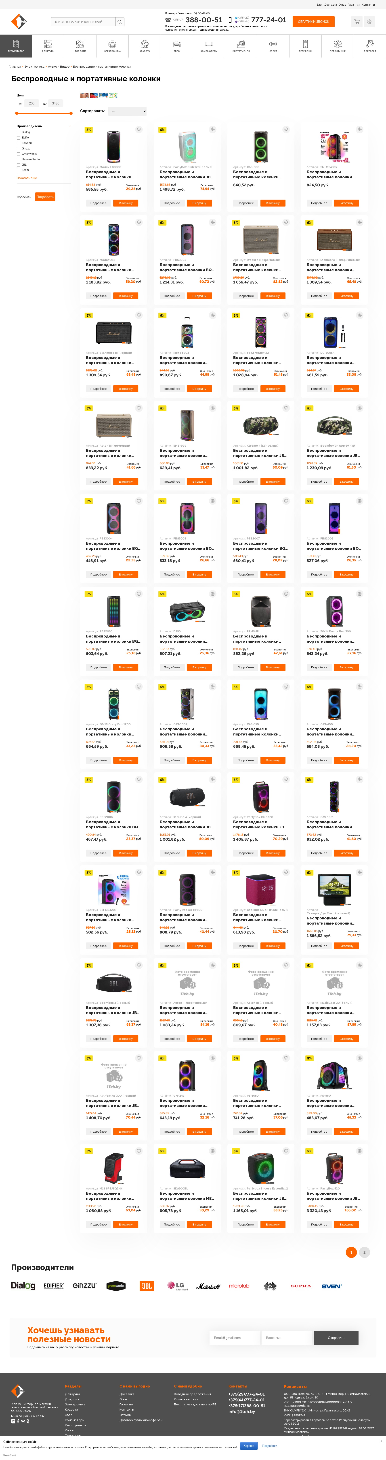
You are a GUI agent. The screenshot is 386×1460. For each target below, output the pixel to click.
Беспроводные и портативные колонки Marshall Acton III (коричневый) (182, 1010)
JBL (24, 164)
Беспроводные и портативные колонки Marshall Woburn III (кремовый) (256, 267)
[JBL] (147, 1286)
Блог (320, 4)
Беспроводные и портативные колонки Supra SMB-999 (182, 453)
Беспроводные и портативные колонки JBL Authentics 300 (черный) (112, 1103)
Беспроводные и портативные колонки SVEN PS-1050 (256, 1103)
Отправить (336, 1338)
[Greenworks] (116, 1286)
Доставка (330, 4)
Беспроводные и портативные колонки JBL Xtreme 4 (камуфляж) (259, 453)
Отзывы (125, 1415)
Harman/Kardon (31, 159)
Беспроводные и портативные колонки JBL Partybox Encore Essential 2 (260, 1196)
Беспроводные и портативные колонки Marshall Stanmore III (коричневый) (329, 267)
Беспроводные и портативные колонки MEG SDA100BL (187, 1196)
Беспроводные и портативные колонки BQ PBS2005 (333, 546)
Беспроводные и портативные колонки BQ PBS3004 (112, 546)
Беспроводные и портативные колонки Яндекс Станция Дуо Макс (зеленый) (333, 921)
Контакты (368, 4)
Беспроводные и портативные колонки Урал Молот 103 (182, 360)
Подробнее (98, 203)
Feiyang (26, 143)
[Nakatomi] (270, 1286)
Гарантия (354, 4)
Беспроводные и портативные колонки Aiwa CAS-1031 (329, 824)
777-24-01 (268, 20)
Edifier (25, 137)
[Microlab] (239, 1286)
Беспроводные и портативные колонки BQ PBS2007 (259, 546)
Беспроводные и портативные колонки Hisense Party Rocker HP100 (182, 917)
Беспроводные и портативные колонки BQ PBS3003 (186, 546)
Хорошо (248, 1445)
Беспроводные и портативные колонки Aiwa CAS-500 (256, 174)
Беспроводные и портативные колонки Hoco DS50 (182, 639)
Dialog (25, 132)
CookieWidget (9, 1455)
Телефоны (73, 1435)
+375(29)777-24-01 (247, 1394)
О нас (342, 4)
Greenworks (29, 154)
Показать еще (27, 178)
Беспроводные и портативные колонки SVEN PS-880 (329, 1103)
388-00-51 (204, 20)
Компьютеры (74, 1420)
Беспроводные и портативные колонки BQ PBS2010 (112, 639)
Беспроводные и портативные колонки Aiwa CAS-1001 (182, 732)
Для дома (72, 1399)
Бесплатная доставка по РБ (195, 1404)
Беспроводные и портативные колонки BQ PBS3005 (186, 267)
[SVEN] (332, 1286)
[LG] (178, 1286)
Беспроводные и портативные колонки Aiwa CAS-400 (329, 732)
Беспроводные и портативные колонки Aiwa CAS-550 (256, 732)
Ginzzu (25, 148)
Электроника (75, 1404)
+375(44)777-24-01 (247, 1400)
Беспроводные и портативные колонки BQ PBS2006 (112, 824)
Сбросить (24, 197)
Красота (71, 1409)
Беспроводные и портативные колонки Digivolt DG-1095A (329, 360)
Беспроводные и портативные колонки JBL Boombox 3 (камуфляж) (333, 453)
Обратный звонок (313, 21)
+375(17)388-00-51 (247, 1405)
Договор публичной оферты (141, 1420)
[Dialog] (23, 1286)
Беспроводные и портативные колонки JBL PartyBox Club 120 (259, 824)
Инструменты (75, 1425)
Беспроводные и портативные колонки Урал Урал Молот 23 (256, 360)
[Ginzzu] (85, 1286)
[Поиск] (119, 21)
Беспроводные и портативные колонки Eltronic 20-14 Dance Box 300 (331, 639)
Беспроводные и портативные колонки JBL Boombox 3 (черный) (112, 1010)
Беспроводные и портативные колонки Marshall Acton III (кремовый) (108, 453)
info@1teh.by (242, 1411)
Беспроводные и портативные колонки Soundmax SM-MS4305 (329, 174)
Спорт (70, 1430)
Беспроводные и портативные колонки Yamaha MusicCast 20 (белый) (329, 1010)
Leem (25, 170)
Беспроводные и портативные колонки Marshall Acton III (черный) (259, 1010)
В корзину (126, 203)
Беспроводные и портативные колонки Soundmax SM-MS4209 (108, 917)
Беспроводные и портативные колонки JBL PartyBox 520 (333, 1196)
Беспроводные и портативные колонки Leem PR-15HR (256, 639)
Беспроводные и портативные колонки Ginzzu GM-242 (182, 1103)
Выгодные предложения (192, 1394)
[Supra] (301, 1286)
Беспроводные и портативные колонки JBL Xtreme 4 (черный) (186, 824)
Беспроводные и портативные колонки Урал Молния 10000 (108, 174)
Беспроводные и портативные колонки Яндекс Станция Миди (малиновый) (256, 917)
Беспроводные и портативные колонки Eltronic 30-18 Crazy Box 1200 (110, 732)
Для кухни (72, 1394)
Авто (69, 1415)
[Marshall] (208, 1286)
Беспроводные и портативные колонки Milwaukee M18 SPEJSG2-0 (112, 1196)
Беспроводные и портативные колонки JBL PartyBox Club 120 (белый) (186, 174)
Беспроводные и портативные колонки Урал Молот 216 (108, 267)
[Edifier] (54, 1286)
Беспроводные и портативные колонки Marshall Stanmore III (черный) (108, 360)
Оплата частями (186, 1399)
